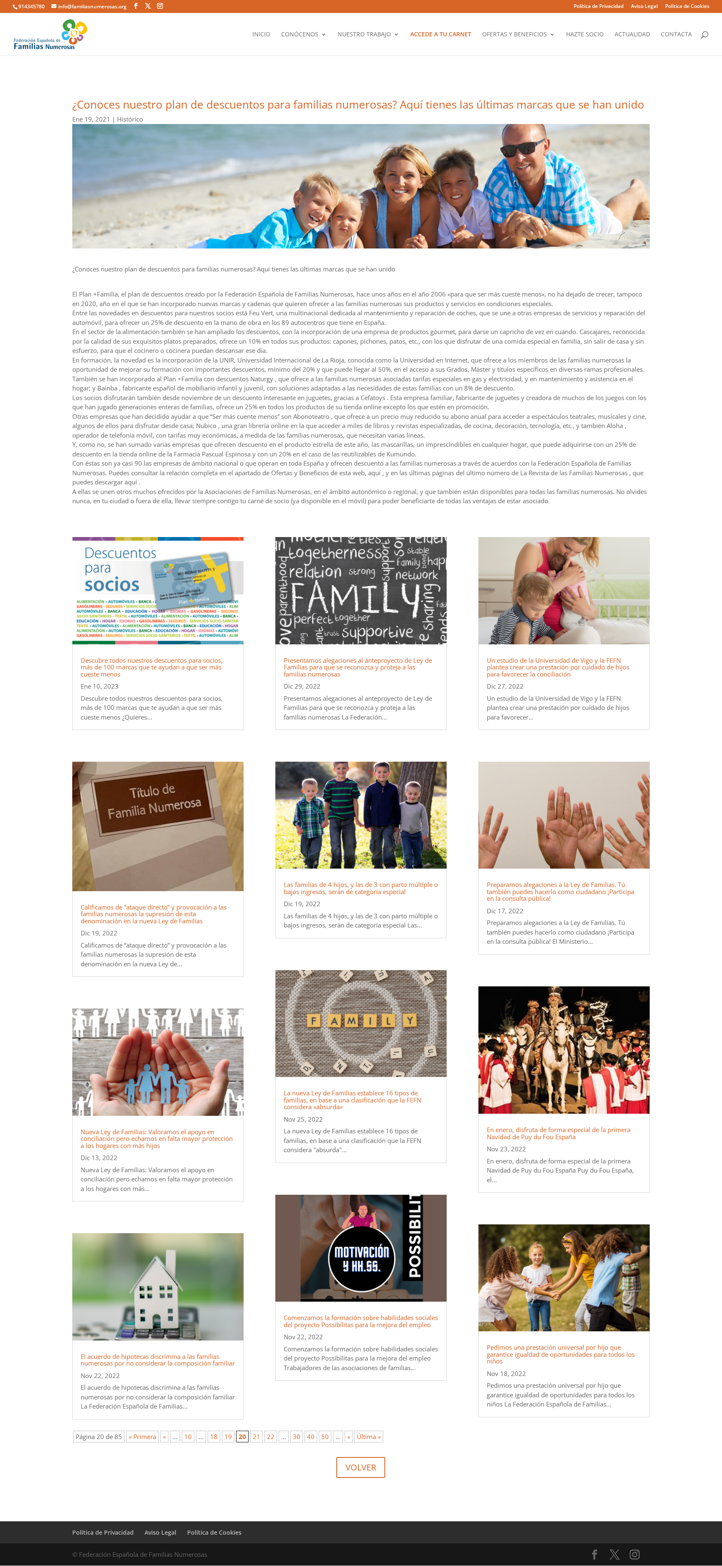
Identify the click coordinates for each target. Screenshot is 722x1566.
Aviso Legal (644, 7)
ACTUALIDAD (632, 34)
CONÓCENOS (299, 34)
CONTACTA (676, 34)
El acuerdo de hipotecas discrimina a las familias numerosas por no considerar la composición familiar (158, 1360)
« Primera (142, 1436)
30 (296, 1436)
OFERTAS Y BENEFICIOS (514, 34)
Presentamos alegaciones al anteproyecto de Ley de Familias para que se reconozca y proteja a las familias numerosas (358, 667)
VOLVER (361, 1467)
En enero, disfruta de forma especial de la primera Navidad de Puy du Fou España (558, 1133)
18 (214, 1436)
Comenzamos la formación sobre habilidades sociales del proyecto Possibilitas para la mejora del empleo (361, 1321)
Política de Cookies (687, 7)
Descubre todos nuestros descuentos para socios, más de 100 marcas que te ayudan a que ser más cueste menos (152, 667)
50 (325, 1436)
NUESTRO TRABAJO (364, 34)
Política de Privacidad (598, 7)
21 (256, 1436)
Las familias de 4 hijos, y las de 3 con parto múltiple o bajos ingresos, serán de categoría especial (361, 888)
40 (311, 1436)
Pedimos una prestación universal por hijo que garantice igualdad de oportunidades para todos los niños (561, 1354)
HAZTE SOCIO (585, 34)
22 (271, 1436)
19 (228, 1436)
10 (188, 1436)
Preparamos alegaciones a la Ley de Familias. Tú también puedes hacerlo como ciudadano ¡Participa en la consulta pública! (560, 891)
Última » (369, 1436)
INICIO (261, 34)
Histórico (130, 119)
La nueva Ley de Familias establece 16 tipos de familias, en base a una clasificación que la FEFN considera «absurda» (352, 1100)
